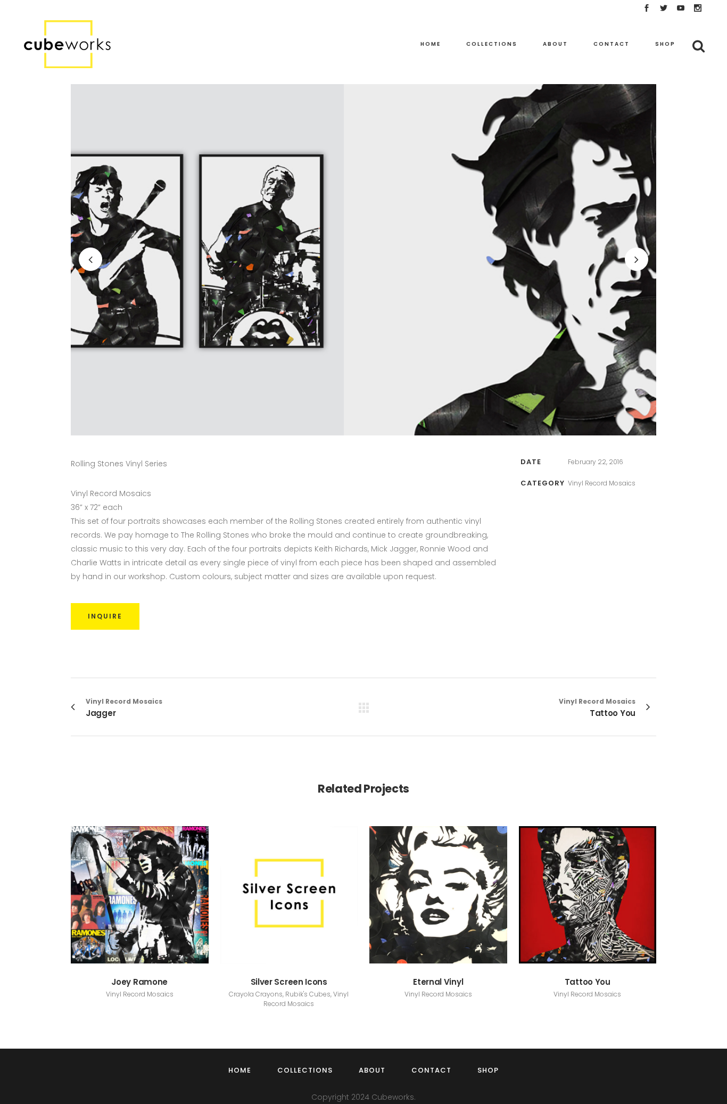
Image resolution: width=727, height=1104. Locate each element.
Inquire (105, 616)
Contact (431, 1070)
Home (239, 1070)
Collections (305, 1070)
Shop (488, 1070)
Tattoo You (587, 981)
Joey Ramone (139, 981)
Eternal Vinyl (438, 981)
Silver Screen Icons (289, 981)
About (372, 1070)
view (139, 893)
